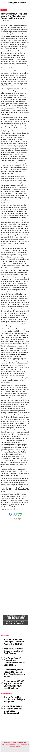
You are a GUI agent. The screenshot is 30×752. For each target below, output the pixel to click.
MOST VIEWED (4, 635)
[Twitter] (15, 514)
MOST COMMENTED (6, 693)
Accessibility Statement (15, 746)
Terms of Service (16, 744)
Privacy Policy (24, 744)
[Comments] (20, 514)
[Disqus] (15, 544)
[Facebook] (10, 514)
